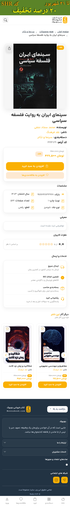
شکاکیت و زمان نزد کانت (20, 366)
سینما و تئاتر (45, 137)
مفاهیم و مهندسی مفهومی (53, 366)
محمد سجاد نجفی (44, 127)
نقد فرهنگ (53, 132)
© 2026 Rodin (35, 494)
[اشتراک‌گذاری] (9, 49)
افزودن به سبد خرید (33, 166)
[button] (35, 175)
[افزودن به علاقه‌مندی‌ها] (42, 329)
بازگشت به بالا (59, 409)
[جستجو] (5, 20)
